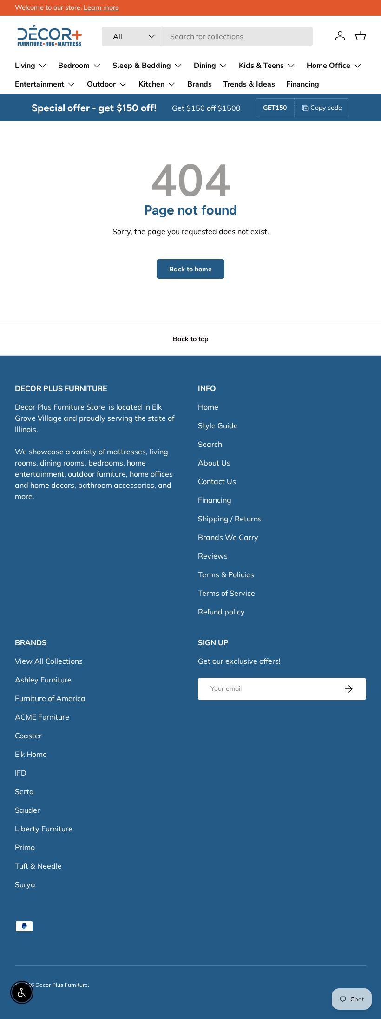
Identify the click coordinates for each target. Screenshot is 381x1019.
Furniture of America (50, 698)
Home (208, 407)
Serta (24, 791)
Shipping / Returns (230, 518)
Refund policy (221, 611)
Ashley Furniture (43, 679)
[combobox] (207, 36)
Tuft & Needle (38, 866)
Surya (25, 884)
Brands (199, 84)
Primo (25, 847)
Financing (302, 84)
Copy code (326, 107)
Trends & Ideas (249, 84)
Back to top (191, 339)
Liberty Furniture (43, 828)
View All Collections (49, 661)
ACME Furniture (42, 717)
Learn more (101, 7)
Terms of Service (226, 593)
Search (210, 444)
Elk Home (31, 754)
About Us (214, 462)
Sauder (27, 810)
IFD (20, 772)
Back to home (190, 269)
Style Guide (218, 425)
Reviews (213, 555)
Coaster (28, 735)
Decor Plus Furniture (61, 984)
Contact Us (217, 481)
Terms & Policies (226, 574)
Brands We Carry (228, 537)
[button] (360, 36)
